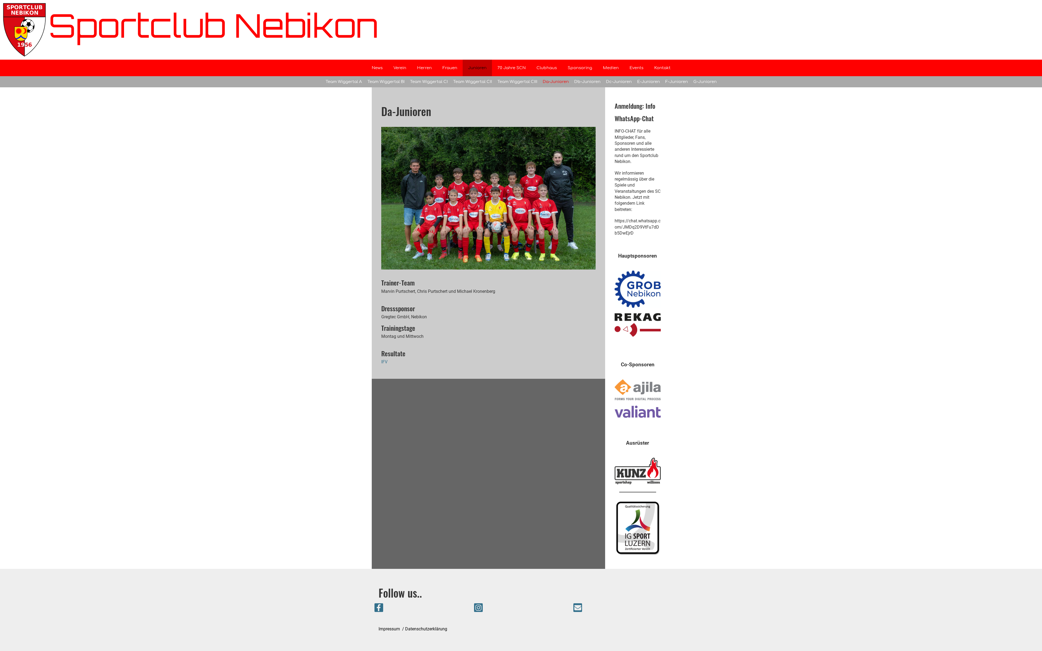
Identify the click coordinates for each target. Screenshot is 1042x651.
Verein (399, 68)
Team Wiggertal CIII (517, 81)
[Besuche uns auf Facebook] (378, 609)
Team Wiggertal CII (472, 81)
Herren (424, 68)
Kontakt (662, 68)
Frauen (450, 68)
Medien (611, 68)
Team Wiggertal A (344, 81)
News (377, 68)
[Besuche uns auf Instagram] (478, 609)
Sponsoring (580, 68)
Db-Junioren (587, 81)
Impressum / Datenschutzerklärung (413, 628)
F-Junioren (676, 81)
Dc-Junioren (619, 81)
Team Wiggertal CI (429, 81)
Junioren (477, 68)
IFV (384, 361)
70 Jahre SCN (511, 68)
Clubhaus (546, 68)
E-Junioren (648, 81)
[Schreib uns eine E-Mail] (577, 609)
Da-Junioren (556, 81)
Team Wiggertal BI (386, 81)
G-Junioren (705, 81)
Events (636, 68)
